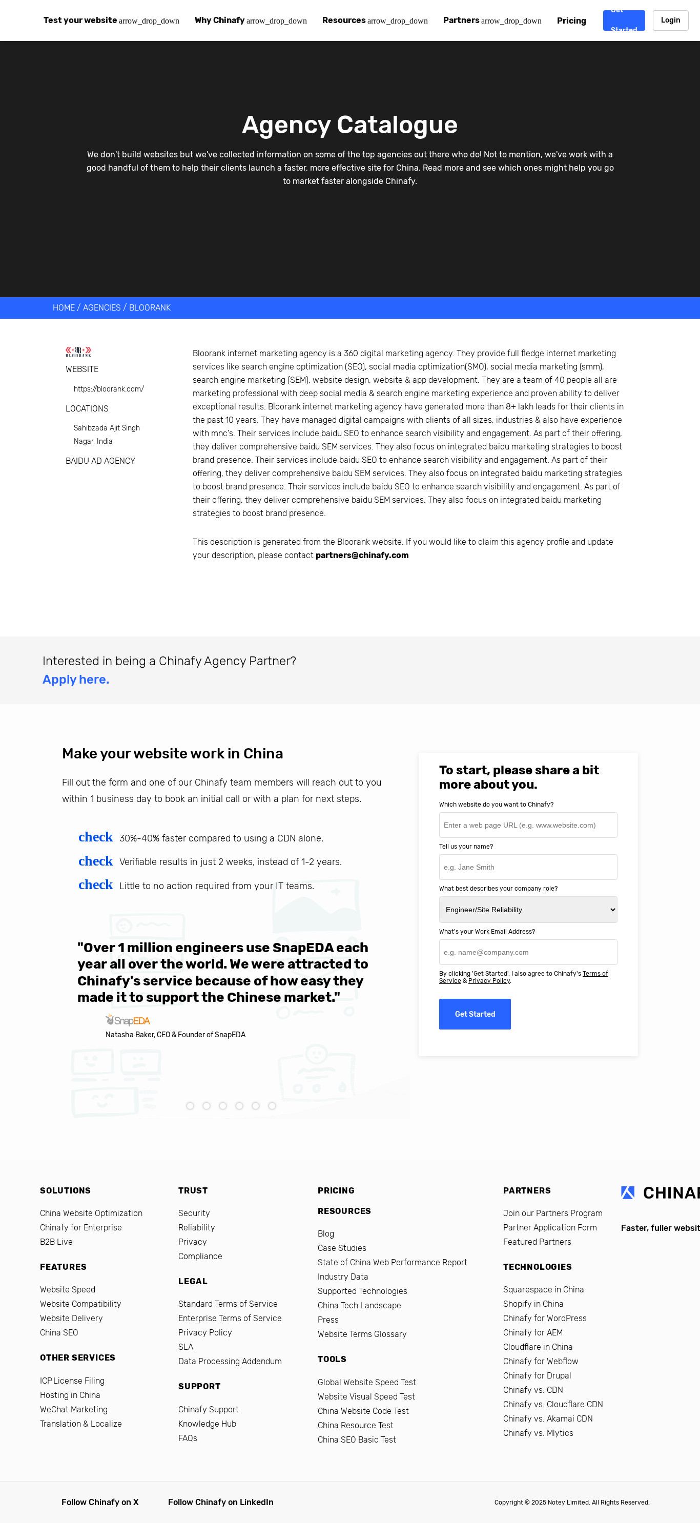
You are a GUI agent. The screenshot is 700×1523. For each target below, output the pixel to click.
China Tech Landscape (359, 1305)
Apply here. (76, 679)
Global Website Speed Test (367, 1382)
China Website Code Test (363, 1411)
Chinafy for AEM (533, 1332)
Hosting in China (70, 1395)
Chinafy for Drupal (537, 1376)
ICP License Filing (72, 1381)
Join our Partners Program (553, 1213)
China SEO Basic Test (357, 1440)
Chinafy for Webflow (541, 1361)
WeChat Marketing (74, 1409)
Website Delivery (71, 1318)
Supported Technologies (362, 1291)
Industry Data (343, 1277)
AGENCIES (102, 308)
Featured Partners (537, 1242)
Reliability (196, 1227)
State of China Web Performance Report (392, 1262)
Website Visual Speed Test (366, 1397)
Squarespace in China (543, 1289)
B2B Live (56, 1242)
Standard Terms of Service (228, 1304)
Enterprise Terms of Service (230, 1318)
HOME (64, 308)
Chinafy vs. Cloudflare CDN (553, 1404)
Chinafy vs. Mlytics (538, 1433)
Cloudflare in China (538, 1347)
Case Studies (342, 1248)
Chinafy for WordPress (545, 1318)
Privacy (192, 1242)
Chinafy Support (208, 1409)
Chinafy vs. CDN (533, 1390)
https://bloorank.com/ (109, 389)
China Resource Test (356, 1425)
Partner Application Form (550, 1227)
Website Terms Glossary (362, 1334)
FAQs (187, 1438)
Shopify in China (533, 1304)
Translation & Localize (81, 1424)
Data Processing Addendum (230, 1361)
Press (328, 1320)
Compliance (200, 1256)
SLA (185, 1347)
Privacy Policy (489, 980)
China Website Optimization (91, 1213)
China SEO (59, 1332)
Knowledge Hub (207, 1424)
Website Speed (67, 1289)
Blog (326, 1234)
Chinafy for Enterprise (81, 1227)
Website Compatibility (80, 1304)
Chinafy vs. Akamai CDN (548, 1419)
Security (194, 1213)
